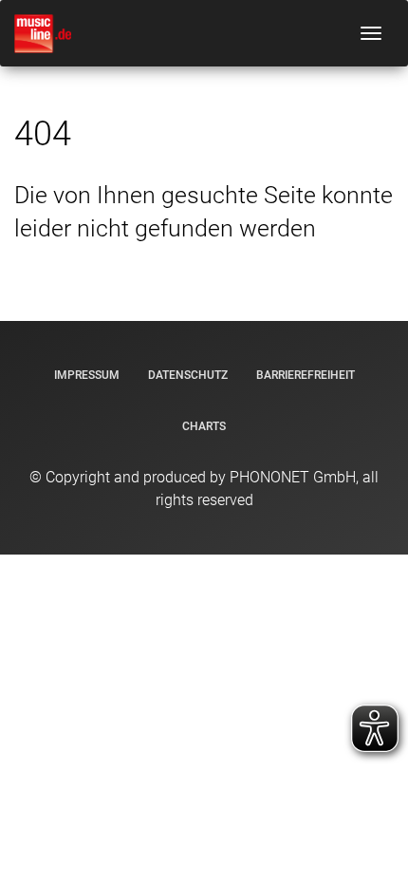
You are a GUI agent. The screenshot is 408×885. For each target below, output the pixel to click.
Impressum (87, 375)
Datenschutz (188, 375)
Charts (204, 426)
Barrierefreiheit (305, 375)
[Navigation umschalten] (371, 33)
